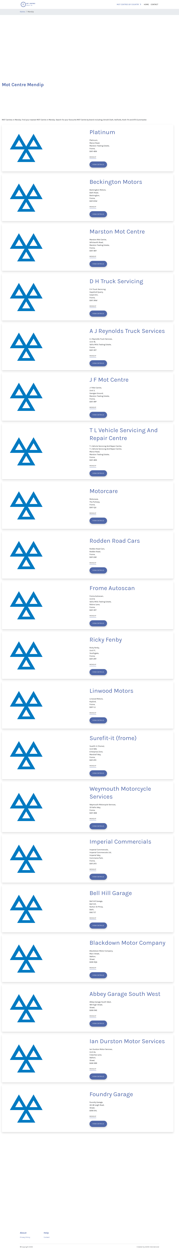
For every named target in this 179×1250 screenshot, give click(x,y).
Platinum (102, 132)
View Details (98, 164)
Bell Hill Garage (111, 893)
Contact (154, 4)
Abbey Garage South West (125, 993)
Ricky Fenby (106, 639)
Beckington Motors (116, 181)
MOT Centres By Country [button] (128, 4)
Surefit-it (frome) (113, 738)
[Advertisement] (15, 48)
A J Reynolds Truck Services (127, 330)
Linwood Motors (111, 690)
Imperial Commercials (120, 841)
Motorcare (104, 491)
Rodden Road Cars (115, 540)
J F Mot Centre (109, 379)
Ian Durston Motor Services (127, 1041)
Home (146, 4)
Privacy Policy (25, 1237)
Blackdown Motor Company (127, 942)
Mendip (93, 157)
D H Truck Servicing (116, 281)
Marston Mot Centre (117, 231)
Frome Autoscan (112, 588)
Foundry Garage (111, 1094)
